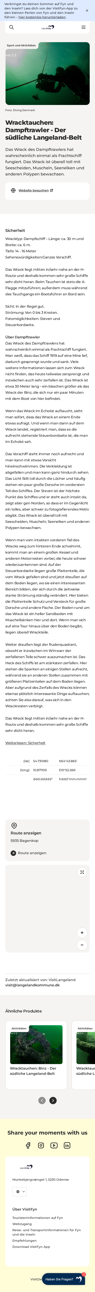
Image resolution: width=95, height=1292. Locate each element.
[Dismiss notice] (87, 10)
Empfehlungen (24, 1241)
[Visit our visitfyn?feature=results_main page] (54, 1145)
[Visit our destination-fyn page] (67, 1145)
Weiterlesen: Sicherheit (25, 743)
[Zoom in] (82, 932)
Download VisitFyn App (31, 1247)
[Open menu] (83, 27)
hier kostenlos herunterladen (42, 17)
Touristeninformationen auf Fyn (37, 1218)
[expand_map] (82, 872)
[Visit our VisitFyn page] (28, 1145)
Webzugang (22, 1224)
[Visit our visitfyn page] (41, 1145)
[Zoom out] (82, 945)
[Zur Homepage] (47, 27)
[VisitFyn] (25, 1166)
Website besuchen (34, 190)
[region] (47, 909)
